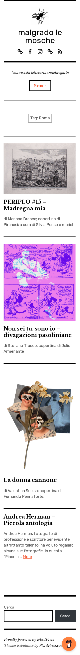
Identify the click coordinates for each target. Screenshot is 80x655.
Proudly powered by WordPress (29, 639)
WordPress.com (51, 645)
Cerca (9, 607)
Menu (38, 85)
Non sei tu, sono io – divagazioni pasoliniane (38, 331)
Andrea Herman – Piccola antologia (30, 519)
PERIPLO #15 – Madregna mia (25, 205)
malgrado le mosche (40, 36)
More (27, 556)
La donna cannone (30, 480)
